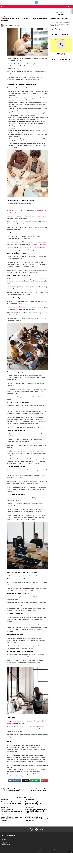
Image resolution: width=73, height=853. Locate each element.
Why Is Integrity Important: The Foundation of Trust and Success (11, 810)
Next (72, 11)
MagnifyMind (40, 849)
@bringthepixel (61, 54)
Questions (4, 840)
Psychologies (5, 842)
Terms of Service (54, 849)
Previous (0, 11)
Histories (4, 839)
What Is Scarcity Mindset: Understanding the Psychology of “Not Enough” (36, 819)
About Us (47, 849)
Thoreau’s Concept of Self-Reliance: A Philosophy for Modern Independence (34, 803)
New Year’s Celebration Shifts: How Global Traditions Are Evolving (47, 10)
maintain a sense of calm (22, 590)
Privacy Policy (63, 849)
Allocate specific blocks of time (16, 210)
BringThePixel (61, 53)
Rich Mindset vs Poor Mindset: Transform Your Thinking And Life (6, 10)
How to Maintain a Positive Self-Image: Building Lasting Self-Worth (36, 811)
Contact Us (40, 851)
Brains (3, 843)
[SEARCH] (71, 6)
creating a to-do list (17, 307)
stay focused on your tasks (38, 244)
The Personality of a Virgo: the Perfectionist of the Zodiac (19, 10)
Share (2, 17)
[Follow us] (69, 6)
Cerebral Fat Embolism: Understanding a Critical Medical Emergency (34, 10)
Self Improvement (5, 799)
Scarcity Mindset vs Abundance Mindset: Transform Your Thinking (11, 819)
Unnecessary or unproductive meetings (27, 113)
